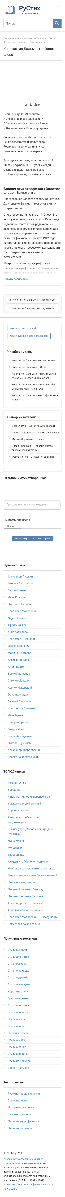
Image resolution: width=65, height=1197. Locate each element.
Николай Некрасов (20, 604)
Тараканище (16, 854)
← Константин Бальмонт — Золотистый (32, 299)
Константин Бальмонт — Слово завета (34, 360)
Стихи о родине (18, 1054)
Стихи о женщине (19, 984)
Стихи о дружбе (18, 977)
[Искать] (57, 23)
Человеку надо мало (21, 882)
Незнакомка (16, 840)
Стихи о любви (17, 950)
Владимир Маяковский (23, 611)
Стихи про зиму (18, 1012)
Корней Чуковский (20, 687)
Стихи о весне (17, 1019)
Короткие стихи (18, 991)
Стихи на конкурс (19, 1061)
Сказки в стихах (18, 1068)
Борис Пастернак (19, 673)
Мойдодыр (15, 847)
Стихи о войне (17, 1047)
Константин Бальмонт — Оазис (29, 367)
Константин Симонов (21, 708)
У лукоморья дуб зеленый (25, 803)
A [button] (26, 105)
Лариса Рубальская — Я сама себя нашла (35, 432)
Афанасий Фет (17, 625)
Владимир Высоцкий (21, 639)
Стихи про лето (17, 1026)
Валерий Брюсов (18, 722)
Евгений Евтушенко (20, 701)
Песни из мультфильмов (24, 1121)
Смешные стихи (18, 1033)
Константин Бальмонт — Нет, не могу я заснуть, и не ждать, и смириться (34, 375)
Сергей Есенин (17, 590)
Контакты (9, 1184)
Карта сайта (10, 1188)
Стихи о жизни (17, 963)
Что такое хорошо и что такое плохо (31, 868)
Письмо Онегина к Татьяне (25, 896)
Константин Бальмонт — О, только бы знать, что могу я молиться (33, 386)
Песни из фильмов (20, 1128)
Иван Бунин (15, 715)
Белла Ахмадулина (20, 736)
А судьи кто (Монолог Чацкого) (28, 861)
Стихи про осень (18, 1005)
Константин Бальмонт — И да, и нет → (32, 308)
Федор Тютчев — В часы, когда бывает (33, 456)
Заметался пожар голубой (25, 924)
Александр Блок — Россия (25, 903)
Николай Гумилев (19, 743)
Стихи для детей (18, 956)
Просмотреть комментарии (32, 538)
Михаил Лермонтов (20, 583)
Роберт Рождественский (23, 757)
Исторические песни (21, 1107)
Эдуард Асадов (18, 694)
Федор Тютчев (17, 618)
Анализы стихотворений (17, 1159)
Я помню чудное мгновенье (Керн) (30, 796)
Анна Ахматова (18, 632)
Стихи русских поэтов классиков (29, 335)
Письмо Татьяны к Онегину (25, 889)
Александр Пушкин (20, 576)
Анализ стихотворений (23, 328)
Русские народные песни (24, 1093)
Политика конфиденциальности (35, 1184)
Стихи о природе (18, 970)
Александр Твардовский (24, 750)
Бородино (14, 789)
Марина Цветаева (19, 653)
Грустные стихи (18, 998)
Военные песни (17, 1100)
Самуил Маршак (18, 680)
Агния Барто (16, 666)
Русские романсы (19, 1114)
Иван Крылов (16, 597)
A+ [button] (37, 105)
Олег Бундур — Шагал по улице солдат (33, 425)
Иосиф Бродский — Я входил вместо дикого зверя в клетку (32, 447)
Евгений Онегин (18, 782)
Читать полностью (15, 279)
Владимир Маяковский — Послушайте (33, 917)
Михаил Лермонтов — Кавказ (28, 439)
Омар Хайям (16, 729)
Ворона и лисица (18, 810)
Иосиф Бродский (18, 645)
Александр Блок (18, 659)
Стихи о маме (16, 1040)
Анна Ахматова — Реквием (25, 910)
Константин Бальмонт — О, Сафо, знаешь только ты (35, 397)
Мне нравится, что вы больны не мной (33, 875)
